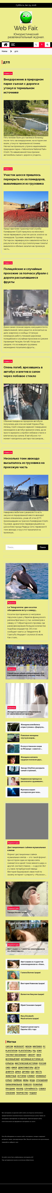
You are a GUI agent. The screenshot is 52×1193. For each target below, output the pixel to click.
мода (32, 1080)
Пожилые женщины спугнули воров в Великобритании (29, 736)
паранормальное (14, 1084)
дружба (26, 1072)
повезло (27, 1084)
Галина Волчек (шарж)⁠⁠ (31, 973)
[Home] (5, 44)
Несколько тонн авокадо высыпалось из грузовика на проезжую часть (24, 463)
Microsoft (19, 1046)
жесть (38, 1072)
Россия (42, 1063)
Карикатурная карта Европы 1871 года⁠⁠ (30, 1028)
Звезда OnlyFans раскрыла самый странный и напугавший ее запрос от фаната (32, 769)
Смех (8, 1068)
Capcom (9, 1046)
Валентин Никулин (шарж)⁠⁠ (32, 994)
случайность (31, 1089)
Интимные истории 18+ (32, 1059)
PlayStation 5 (25, 1051)
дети (37, 1068)
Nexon (28, 1046)
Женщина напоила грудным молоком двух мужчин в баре (31, 758)
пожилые (38, 1084)
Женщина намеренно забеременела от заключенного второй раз (24, 713)
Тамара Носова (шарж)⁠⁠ (17, 912)
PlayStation (11, 1051)
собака (42, 1089)
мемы (26, 1080)
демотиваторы (25, 1068)
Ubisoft (31, 1055)
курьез (9, 1080)
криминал (41, 1076)
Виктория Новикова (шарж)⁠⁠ (33, 983)
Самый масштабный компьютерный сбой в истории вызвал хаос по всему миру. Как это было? (26, 674)
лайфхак (17, 1080)
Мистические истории (26, 1063)
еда (32, 1072)
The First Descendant (16, 1055)
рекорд (19, 1089)
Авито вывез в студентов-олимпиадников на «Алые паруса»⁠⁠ (26, 950)
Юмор (14, 1068)
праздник (10, 1089)
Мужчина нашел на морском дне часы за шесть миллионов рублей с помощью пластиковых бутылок (30, 791)
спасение (10, 1093)
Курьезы (11, 603)
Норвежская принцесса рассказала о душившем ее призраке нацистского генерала (32, 780)
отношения (42, 1080)
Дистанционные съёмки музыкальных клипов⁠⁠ (26, 848)
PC (44, 1046)
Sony (39, 1051)
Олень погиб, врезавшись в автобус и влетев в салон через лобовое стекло (23, 372)
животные (11, 1076)
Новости (8, 73)
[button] (36, 44)
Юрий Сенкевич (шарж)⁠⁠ (31, 1005)
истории (21, 1076)
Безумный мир (13, 1059)
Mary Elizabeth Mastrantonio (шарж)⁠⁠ (30, 1017)
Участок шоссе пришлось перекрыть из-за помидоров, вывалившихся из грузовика (24, 179)
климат (31, 1076)
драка (18, 1072)
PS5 (34, 1051)
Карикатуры (13, 843)
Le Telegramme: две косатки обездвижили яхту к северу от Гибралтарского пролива (22, 609)
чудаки (33, 1093)
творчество (22, 1093)
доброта (10, 1072)
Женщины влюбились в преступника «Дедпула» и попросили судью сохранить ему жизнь (33, 726)
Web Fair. (26, 28)
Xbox (38, 1055)
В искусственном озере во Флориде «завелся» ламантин (31, 747)
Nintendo (37, 1046)
